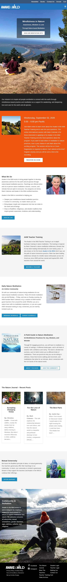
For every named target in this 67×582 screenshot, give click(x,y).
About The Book (32, 368)
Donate (58, 1)
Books (42, 1)
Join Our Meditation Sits (33, 33)
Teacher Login (54, 568)
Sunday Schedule (29, 315)
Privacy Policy (10, 570)
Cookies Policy (19, 570)
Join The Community (50, 368)
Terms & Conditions (11, 572)
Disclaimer (21, 572)
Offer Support (9, 479)
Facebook (34, 566)
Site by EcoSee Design (12, 575)
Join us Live (8, 217)
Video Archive (43, 577)
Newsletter (34, 1)
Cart (64, 1)
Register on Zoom (33, 160)
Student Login (54, 565)
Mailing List (54, 570)
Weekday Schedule (11, 315)
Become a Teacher (33, 267)
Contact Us (50, 1)
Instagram (34, 569)
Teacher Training (44, 575)
